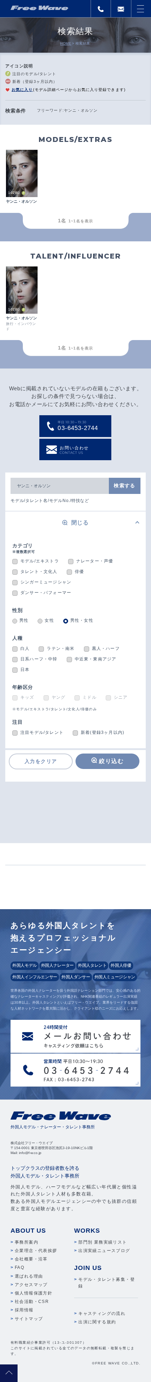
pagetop (9, 1373)
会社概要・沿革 (31, 1259)
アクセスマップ (31, 1284)
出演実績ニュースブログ (104, 1250)
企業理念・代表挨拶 (36, 1250)
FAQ (19, 1267)
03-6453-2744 (78, 425)
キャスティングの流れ (101, 1313)
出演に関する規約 (97, 1321)
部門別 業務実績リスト (102, 1242)
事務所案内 (26, 1242)
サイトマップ (29, 1318)
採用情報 (24, 1310)
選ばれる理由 (29, 1276)
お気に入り (22, 89)
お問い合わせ (74, 450)
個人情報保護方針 (33, 1293)
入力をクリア (41, 761)
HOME (65, 43)
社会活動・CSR (32, 1301)
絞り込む (111, 761)
